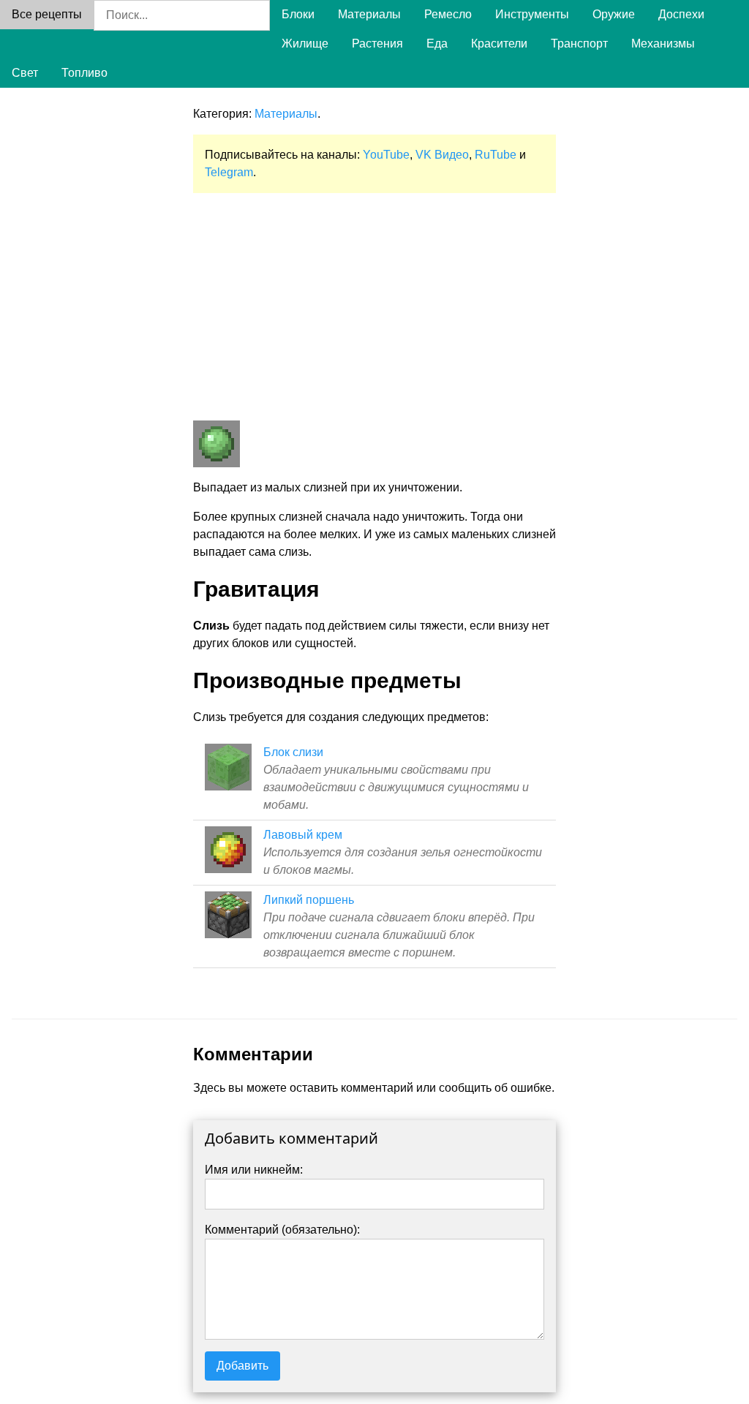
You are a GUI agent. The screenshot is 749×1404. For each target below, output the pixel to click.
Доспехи (681, 14)
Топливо (84, 73)
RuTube (495, 154)
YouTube (386, 154)
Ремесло (448, 14)
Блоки (298, 14)
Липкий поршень (308, 900)
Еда (437, 43)
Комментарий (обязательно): (282, 1229)
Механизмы (663, 43)
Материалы (369, 14)
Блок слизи (293, 752)
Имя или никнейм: (254, 1169)
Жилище (305, 43)
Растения (377, 43)
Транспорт (579, 43)
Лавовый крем (302, 835)
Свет (25, 73)
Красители (499, 43)
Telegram (229, 172)
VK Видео (442, 154)
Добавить (242, 1365)
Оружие (613, 14)
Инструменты (532, 14)
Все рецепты (47, 14)
